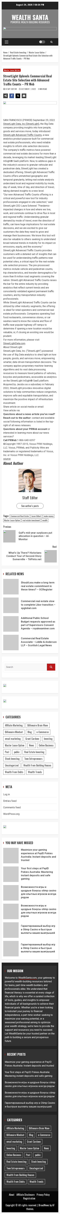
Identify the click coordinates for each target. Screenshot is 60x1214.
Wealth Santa (30, 17)
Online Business (46, 745)
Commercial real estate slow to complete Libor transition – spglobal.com (11, 605)
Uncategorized (12, 765)
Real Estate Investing (34, 752)
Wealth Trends (35, 772)
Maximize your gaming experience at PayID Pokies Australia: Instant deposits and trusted (11, 855)
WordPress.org (11, 813)
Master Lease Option (12, 70)
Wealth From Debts (14, 772)
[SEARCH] (51, 667)
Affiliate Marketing (14, 725)
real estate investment (31, 520)
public (17, 752)
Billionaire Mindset (14, 732)
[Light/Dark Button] (42, 41)
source (7, 458)
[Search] (51, 42)
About (11, 1194)
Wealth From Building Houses (37, 765)
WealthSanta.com (27, 977)
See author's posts (30, 506)
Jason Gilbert (36, 516)
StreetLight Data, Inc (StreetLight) (21, 123)
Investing (48, 739)
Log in (6, 794)
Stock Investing (12, 759)
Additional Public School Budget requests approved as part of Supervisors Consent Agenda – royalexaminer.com (11, 624)
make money (48, 516)
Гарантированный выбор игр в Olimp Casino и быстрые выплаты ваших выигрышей (11, 930)
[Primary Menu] (6, 41)
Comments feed (12, 807)
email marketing (13, 739)
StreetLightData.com (14, 343)
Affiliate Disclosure (25, 1194)
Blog (30, 732)
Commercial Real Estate (20, 516)
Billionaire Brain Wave (37, 725)
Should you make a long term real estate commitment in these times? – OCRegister (11, 586)
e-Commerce (42, 732)
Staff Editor (11, 89)
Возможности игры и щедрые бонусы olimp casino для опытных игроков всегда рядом (11, 893)
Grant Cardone (32, 739)
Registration (29, 1198)
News (31, 745)
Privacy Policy (43, 1194)
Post (7, 752)
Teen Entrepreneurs (33, 759)
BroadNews (44, 1205)
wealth (44, 520)
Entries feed (9, 800)
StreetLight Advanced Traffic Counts (22, 135)
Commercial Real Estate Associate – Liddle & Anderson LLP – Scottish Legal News (11, 642)
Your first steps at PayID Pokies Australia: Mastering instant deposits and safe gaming (11, 874)
